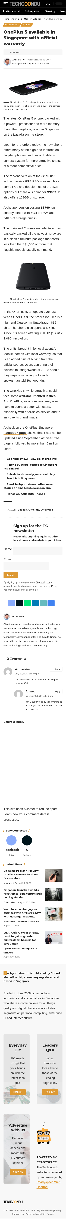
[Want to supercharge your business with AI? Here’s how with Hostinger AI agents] (53, 924)
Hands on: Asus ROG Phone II (26, 494)
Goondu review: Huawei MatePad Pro (32, 458)
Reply (57, 680)
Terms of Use (43, 586)
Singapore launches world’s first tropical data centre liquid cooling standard (23, 904)
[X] (27, 857)
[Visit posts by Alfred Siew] (7, 627)
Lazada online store (28, 134)
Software (34, 932)
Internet (22, 932)
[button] (7, 3)
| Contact (50, 1224)
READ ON (17, 1102)
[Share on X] (27, 607)
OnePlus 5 (47, 509)
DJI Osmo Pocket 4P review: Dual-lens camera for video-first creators (21, 885)
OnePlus (34, 509)
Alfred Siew (18, 59)
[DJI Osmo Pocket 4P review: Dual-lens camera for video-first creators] (53, 886)
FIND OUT (50, 1102)
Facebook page (15, 433)
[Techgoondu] (24, 3)
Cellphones (12, 25)
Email (7, 563)
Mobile (27, 25)
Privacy (58, 1221)
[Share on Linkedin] (43, 607)
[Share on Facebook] (19, 607)
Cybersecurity (12, 959)
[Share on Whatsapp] (35, 607)
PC (37, 959)
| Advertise (30, 1224)
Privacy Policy (50, 590)
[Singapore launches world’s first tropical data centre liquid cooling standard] (53, 905)
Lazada (22, 509)
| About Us (40, 1224)
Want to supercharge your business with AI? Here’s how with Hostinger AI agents (22, 923)
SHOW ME (18, 1182)
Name (8, 553)
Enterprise (9, 912)
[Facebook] (61, 627)
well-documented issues (37, 396)
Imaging (8, 893)
